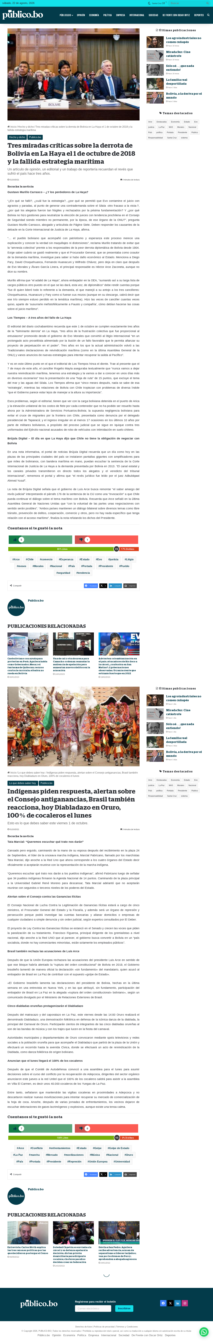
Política (107, 15)
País (72, 566)
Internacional (136, 15)
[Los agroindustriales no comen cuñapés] (155, 42)
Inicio (13, 126)
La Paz (162, 127)
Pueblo (125, 566)
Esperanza (66, 559)
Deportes (199, 15)
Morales (39, 566)
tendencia (84, 573)
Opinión (81, 15)
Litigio (130, 559)
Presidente (106, 566)
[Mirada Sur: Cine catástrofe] (155, 56)
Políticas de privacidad (104, 1327)
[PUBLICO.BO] (22, 15)
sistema (184, 138)
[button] (204, 1332)
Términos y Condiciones (127, 1327)
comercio (47, 559)
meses (22, 566)
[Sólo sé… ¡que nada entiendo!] (155, 70)
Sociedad (153, 15)
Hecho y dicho (26, 126)
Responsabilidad (155, 138)
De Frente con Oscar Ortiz (176, 15)
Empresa (120, 15)
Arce (17, 559)
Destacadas (162, 122)
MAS (171, 127)
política (159, 132)
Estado (85, 559)
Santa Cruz (172, 138)
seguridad (64, 573)
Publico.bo (35, 137)
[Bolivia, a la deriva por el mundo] (155, 98)
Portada (87, 566)
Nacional (56, 566)
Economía (94, 15)
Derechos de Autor (83, 1327)
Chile (30, 559)
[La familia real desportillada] (155, 84)
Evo (99, 559)
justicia (114, 559)
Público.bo (65, 15)
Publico (194, 132)
